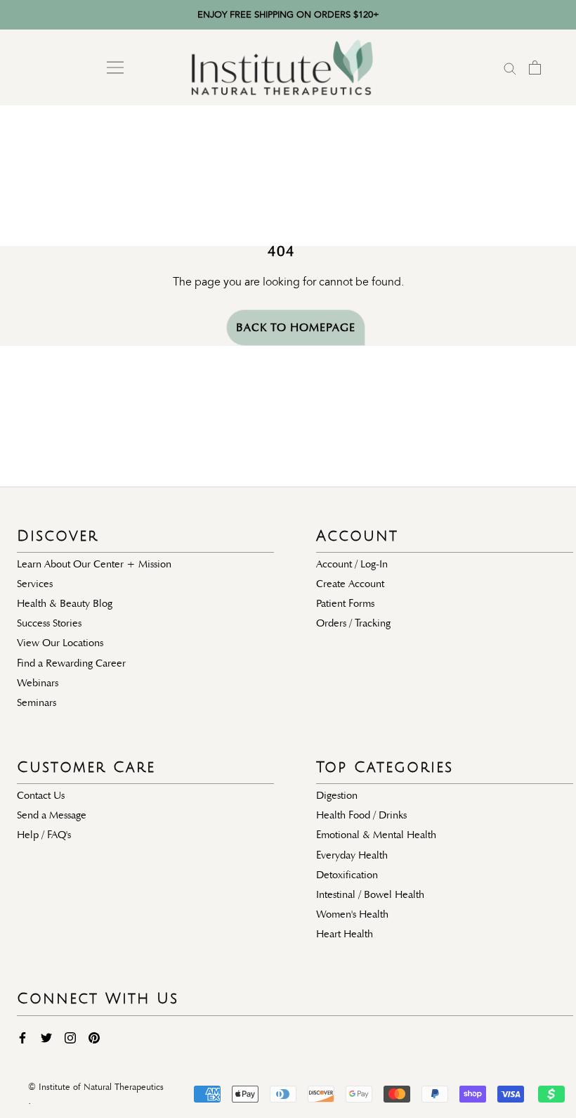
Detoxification (347, 874)
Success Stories (49, 623)
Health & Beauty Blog (64, 603)
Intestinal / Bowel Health (370, 894)
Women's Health (352, 914)
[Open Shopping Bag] (535, 67)
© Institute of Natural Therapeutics (96, 1087)
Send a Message (51, 815)
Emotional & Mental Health (376, 834)
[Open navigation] (115, 67)
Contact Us (41, 795)
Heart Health (344, 933)
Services (35, 583)
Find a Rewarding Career (71, 663)
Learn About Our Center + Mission (94, 564)
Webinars (37, 682)
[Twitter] (46, 1037)
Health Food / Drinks (361, 815)
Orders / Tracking (353, 623)
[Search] (510, 67)
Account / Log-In (352, 564)
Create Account (350, 583)
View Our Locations (60, 642)
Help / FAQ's (44, 834)
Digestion (337, 795)
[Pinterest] (94, 1037)
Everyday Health (352, 855)
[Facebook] (22, 1037)
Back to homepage (295, 328)
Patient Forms (345, 603)
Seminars (36, 702)
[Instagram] (70, 1037)
